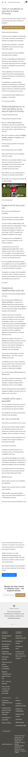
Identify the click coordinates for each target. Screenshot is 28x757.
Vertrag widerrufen (21, 725)
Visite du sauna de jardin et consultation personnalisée (7, 665)
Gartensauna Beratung (5, 658)
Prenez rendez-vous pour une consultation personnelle (6, 690)
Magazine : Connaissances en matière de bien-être (6, 675)
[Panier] (25, 2)
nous (4, 114)
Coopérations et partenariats (6, 718)
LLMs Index (19, 719)
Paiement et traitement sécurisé (21, 637)
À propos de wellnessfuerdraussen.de (7, 703)
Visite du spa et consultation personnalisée (6, 646)
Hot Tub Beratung (6, 641)
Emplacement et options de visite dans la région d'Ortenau (6, 711)
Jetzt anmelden (20, 595)
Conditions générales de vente (21, 704)
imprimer (18, 700)
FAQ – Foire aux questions (6, 682)
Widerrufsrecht (20, 722)
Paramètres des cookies (20, 715)
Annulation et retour (19, 647)
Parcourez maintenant (9, 575)
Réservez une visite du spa (13, 27)
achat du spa (18, 172)
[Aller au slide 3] (14, 624)
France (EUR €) (6, 731)
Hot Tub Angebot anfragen (6, 637)
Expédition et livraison (19, 642)
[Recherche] (5, 2)
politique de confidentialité (19, 710)
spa (25, 160)
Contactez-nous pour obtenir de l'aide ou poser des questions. (21, 655)
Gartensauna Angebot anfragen (7, 653)
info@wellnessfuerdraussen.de (10, 555)
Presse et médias (6, 723)
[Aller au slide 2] (13, 624)
